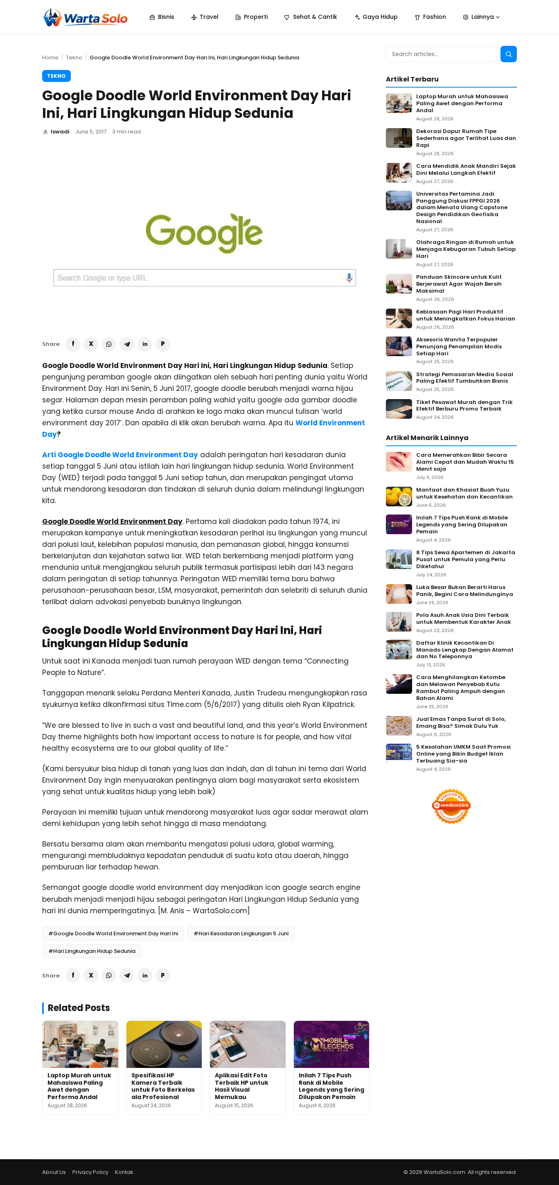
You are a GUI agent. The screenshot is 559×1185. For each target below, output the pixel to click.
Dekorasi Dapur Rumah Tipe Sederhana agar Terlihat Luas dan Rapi (466, 138)
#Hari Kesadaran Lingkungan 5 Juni (241, 933)
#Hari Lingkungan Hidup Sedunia (91, 951)
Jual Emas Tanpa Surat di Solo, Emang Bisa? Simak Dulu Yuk (461, 723)
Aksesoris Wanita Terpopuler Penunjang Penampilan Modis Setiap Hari (459, 346)
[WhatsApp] (108, 344)
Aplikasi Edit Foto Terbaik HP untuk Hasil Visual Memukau (241, 1086)
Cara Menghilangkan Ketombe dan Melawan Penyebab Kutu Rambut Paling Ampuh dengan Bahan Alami (460, 688)
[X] (90, 344)
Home (50, 57)
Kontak (124, 1172)
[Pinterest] (163, 344)
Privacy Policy (90, 1172)
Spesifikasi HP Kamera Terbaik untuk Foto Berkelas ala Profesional (163, 1086)
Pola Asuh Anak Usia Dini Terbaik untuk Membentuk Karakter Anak (463, 619)
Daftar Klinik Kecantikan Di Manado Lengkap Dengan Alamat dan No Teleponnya (465, 650)
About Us (54, 1172)
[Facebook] (72, 344)
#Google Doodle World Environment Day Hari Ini (113, 933)
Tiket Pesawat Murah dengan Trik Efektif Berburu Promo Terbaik (464, 406)
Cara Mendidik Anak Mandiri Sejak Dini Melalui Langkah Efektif (466, 170)
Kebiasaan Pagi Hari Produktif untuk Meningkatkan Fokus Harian (465, 316)
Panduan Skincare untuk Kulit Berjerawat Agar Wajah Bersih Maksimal (459, 284)
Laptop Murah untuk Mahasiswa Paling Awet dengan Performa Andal (79, 1086)
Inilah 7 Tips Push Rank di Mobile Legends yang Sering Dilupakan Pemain (331, 1086)
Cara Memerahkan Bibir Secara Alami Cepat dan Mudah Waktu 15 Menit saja (465, 462)
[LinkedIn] (144, 344)
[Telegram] (126, 344)
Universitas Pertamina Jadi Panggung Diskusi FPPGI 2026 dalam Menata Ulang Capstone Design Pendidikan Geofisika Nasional (461, 208)
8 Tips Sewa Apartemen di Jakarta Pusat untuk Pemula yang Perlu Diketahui (465, 559)
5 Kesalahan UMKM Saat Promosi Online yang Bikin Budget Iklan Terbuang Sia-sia (463, 754)
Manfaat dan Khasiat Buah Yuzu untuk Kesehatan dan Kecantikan (464, 494)
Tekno (74, 57)
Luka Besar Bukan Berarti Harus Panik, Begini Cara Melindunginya (464, 591)
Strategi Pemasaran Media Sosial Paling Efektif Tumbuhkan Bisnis (464, 378)
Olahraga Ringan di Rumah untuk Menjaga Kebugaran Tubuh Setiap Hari (466, 249)
